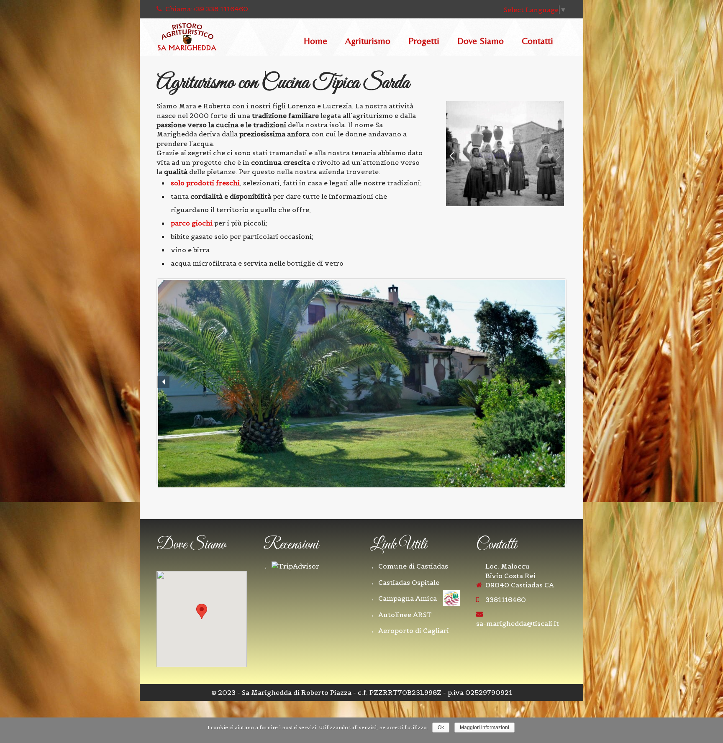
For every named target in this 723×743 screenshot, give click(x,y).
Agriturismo (367, 41)
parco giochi (192, 223)
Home (315, 41)
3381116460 (505, 599)
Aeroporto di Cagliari (413, 630)
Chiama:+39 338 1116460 (206, 9)
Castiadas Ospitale (408, 582)
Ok (441, 727)
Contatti (537, 41)
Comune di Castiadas (413, 566)
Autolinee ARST (405, 614)
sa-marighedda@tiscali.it (517, 623)
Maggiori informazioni (484, 727)
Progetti (423, 41)
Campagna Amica (407, 598)
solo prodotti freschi (205, 183)
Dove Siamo (480, 41)
